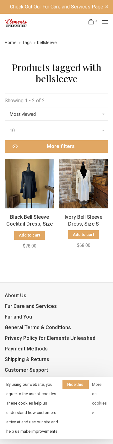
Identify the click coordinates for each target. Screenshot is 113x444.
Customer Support (26, 370)
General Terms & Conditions (38, 327)
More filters (61, 146)
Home (11, 42)
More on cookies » (99, 398)
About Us (15, 296)
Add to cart (29, 235)
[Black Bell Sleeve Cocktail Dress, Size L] (29, 185)
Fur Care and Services (31, 306)
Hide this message (75, 385)
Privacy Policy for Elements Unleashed (50, 338)
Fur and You (18, 317)
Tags (27, 42)
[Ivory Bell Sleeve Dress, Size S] (83, 185)
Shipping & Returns (27, 359)
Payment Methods (26, 349)
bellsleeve (47, 42)
